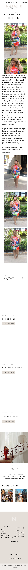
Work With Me (5, 535)
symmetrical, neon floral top (11, 91)
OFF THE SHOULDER (12, 368)
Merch (9, 546)
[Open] (7, 495)
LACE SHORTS (9, 319)
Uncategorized (14, 12)
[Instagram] (12, 500)
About (3, 531)
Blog (2, 529)
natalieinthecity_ (11, 485)
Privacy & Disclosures (8, 537)
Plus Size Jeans (19, 534)
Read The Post (9, 323)
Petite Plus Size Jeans (14, 548)
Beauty (9, 550)
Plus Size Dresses (19, 532)
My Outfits (10, 544)
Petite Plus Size (19, 530)
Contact (3, 533)
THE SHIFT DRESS (11, 417)
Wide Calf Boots (19, 536)
